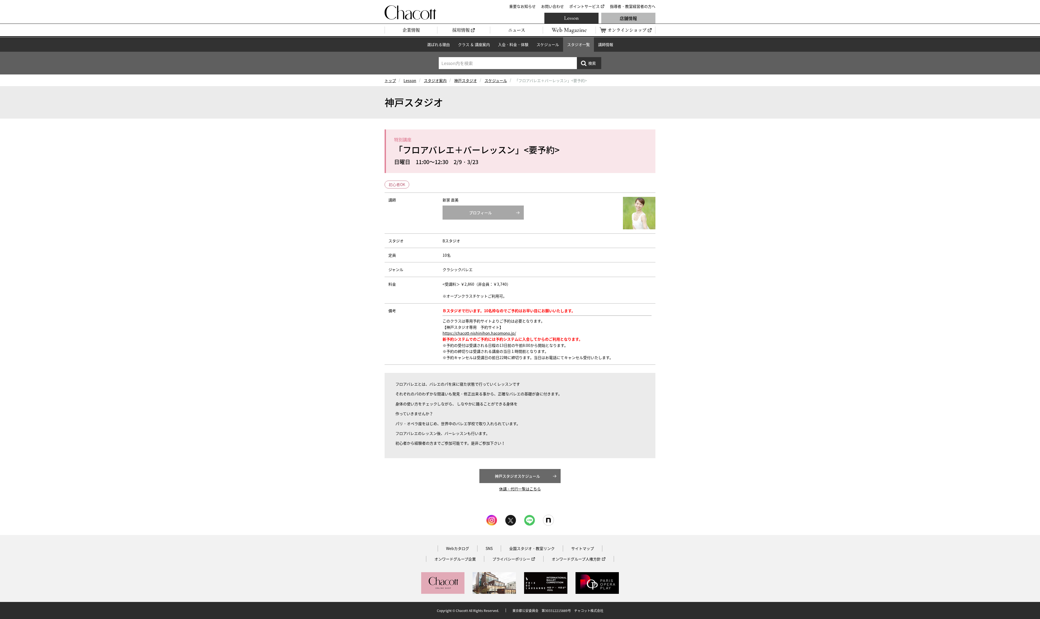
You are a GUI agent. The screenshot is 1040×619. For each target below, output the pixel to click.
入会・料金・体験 (513, 44)
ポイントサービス (584, 6)
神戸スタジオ (465, 80)
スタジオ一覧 (578, 44)
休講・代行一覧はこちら (520, 488)
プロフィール (480, 212)
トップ (390, 80)
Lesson (571, 18)
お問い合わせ (552, 6)
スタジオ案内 (435, 80)
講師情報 (605, 44)
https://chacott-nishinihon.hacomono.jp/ (479, 333)
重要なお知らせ (522, 6)
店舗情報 (628, 18)
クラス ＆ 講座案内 (474, 44)
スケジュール (548, 44)
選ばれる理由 (438, 44)
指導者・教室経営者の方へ (632, 6)
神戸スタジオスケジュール (517, 476)
